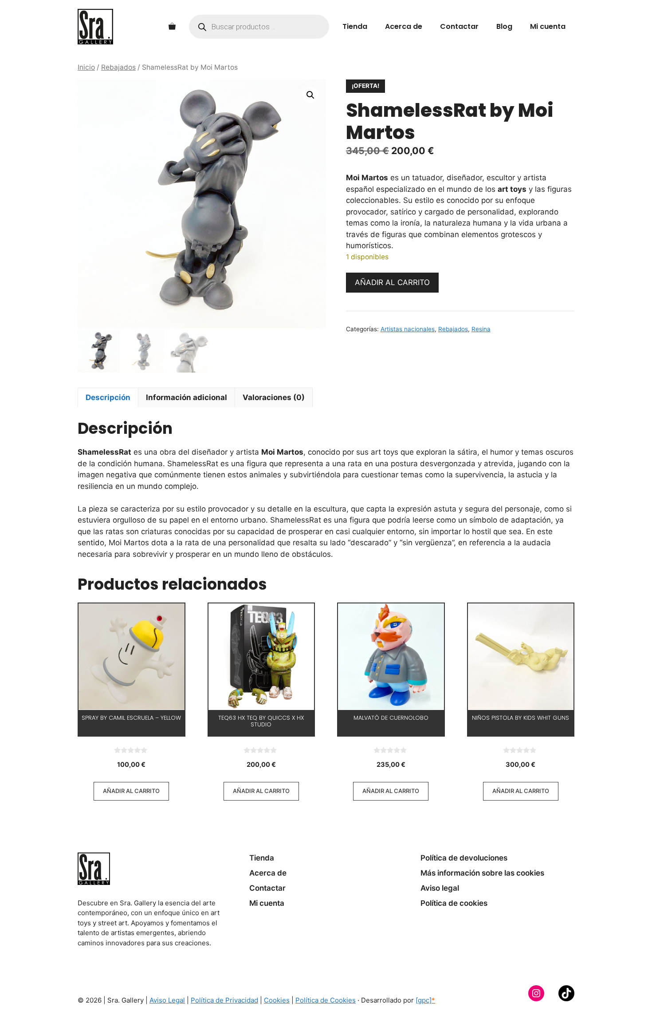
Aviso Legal (167, 1000)
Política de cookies (453, 903)
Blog (504, 26)
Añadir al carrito (392, 282)
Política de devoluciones (463, 857)
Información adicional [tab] (186, 397)
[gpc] (425, 1000)
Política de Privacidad (224, 1000)
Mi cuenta (548, 26)
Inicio (86, 67)
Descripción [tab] (108, 397)
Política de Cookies (325, 1000)
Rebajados (118, 67)
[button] (310, 95)
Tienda (354, 26)
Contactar (459, 26)
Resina (481, 329)
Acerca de (403, 26)
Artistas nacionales (408, 329)
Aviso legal (439, 888)
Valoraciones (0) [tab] (274, 397)
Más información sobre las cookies (482, 872)
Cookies (277, 1000)
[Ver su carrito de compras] (172, 26)
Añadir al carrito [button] (131, 790)
